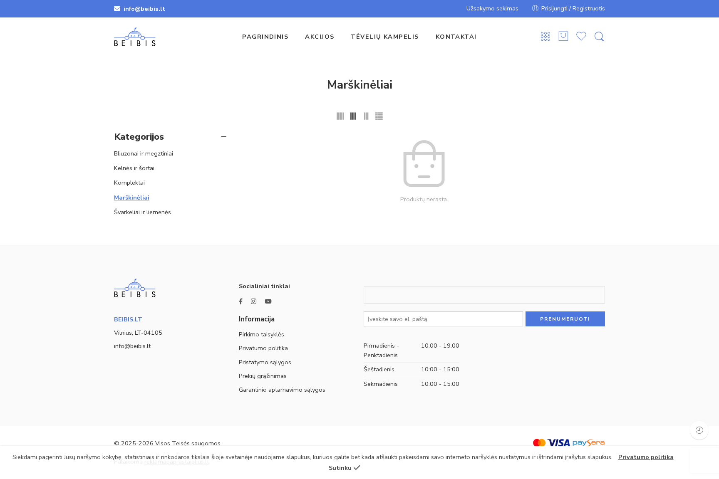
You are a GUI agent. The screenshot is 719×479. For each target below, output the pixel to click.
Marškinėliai (131, 197)
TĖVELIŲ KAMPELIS (385, 36)
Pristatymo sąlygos (265, 362)
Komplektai (129, 182)
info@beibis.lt (132, 346)
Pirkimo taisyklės (261, 334)
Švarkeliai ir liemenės (142, 212)
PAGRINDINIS (265, 36)
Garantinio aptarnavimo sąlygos (282, 389)
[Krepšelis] (563, 36)
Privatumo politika (263, 348)
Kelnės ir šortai (134, 168)
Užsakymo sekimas (492, 8)
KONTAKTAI (456, 36)
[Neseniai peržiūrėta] (699, 430)
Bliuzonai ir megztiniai (143, 153)
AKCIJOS (319, 36)
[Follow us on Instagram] (253, 301)
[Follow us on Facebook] (241, 301)
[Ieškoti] (599, 36)
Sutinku (340, 468)
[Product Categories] (545, 37)
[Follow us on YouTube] (268, 301)
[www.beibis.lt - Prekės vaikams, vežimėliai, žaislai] (135, 36)
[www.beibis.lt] (135, 287)
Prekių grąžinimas (263, 376)
